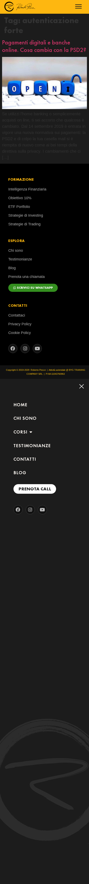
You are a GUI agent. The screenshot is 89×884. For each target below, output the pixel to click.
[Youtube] (37, 348)
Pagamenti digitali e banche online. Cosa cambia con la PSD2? (44, 46)
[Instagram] (25, 348)
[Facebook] (12, 348)
